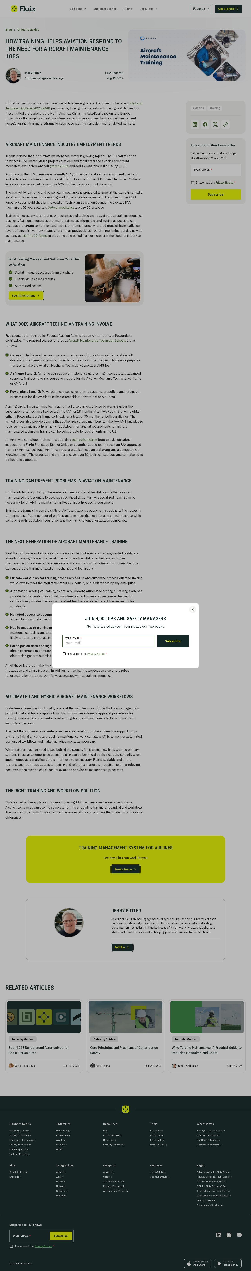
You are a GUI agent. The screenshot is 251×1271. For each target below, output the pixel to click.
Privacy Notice (96, 654)
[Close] (192, 609)
